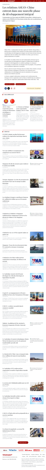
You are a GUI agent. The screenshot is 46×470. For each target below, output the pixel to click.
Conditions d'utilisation (35, 454)
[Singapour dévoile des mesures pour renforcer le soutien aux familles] (36, 167)
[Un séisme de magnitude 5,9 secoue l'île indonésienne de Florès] (36, 432)
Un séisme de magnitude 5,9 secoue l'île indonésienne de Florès (13, 430)
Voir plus (6, 131)
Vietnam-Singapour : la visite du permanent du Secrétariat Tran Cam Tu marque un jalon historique (16, 181)
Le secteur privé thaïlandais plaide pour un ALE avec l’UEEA (16, 384)
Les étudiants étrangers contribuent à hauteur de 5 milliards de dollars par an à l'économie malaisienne (15, 199)
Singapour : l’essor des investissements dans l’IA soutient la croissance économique (15, 246)
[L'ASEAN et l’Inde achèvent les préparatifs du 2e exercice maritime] (36, 416)
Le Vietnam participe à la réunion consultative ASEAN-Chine (36, 108)
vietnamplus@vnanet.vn (28, 463)
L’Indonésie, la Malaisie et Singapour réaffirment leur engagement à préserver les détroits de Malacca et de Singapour (15, 215)
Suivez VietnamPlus (30, 88)
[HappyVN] (38, 450)
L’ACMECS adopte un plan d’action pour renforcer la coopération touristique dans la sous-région (15, 136)
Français (30, 0)
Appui (44, 454)
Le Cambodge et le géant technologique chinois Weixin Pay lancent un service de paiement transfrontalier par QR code (16, 341)
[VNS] (7, 450)
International (6, 4)
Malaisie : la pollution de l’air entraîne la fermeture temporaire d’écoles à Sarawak (14, 324)
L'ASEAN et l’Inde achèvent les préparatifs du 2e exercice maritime (16, 414)
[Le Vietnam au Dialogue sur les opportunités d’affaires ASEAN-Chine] (23, 100)
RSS (40, 454)
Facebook (5, 88)
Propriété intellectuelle (26, 454)
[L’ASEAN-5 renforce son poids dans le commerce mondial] (36, 309)
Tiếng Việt (23, 0)
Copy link (14, 88)
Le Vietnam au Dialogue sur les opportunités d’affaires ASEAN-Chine (22, 108)
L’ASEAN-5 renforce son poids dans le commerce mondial (13, 307)
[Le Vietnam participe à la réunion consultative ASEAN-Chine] (36, 100)
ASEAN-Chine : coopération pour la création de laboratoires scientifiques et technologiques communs (9, 111)
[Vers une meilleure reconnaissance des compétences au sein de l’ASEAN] (36, 154)
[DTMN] (23, 450)
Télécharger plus (23, 442)
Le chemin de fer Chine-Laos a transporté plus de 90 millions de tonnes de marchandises (15, 355)
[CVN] (15, 450)
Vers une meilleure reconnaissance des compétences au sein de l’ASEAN (13, 151)
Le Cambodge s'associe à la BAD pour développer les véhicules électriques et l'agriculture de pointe (13, 275)
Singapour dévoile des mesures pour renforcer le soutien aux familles (15, 164)
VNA (27, 456)
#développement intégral (20, 84)
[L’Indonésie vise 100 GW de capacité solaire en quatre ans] (36, 236)
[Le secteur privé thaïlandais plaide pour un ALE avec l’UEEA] (36, 386)
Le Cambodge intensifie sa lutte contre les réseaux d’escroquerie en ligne (14, 397)
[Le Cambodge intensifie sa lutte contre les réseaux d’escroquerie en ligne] (36, 399)
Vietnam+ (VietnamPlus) (11, 1)
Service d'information (33, 456)
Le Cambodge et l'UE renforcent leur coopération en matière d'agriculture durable (15, 369)
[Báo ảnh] (31, 450)
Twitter (8, 88)
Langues (23, 456)
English (27, 0)
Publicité (39, 456)
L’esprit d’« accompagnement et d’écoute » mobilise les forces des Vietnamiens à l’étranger (16, 294)
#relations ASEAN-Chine (9, 84)
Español (34, 0)
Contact (43, 456)
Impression (11, 88)
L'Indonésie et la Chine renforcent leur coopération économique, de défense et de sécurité (14, 259)
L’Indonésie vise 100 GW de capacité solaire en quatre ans (15, 233)
